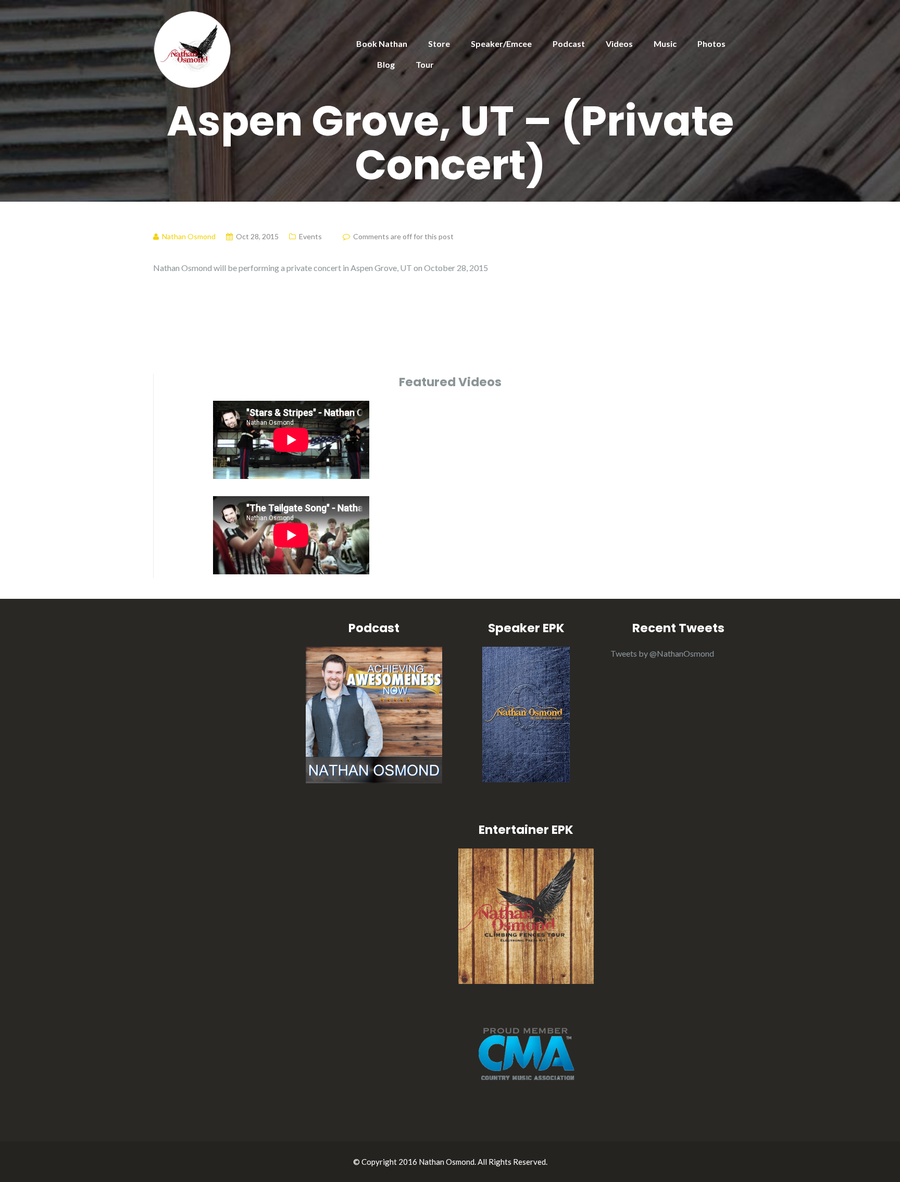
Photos (711, 43)
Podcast (569, 43)
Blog (386, 64)
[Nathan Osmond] (192, 48)
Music (665, 43)
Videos (619, 43)
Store (439, 43)
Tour (425, 64)
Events (310, 236)
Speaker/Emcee (501, 43)
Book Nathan (381, 43)
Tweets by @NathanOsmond (662, 653)
